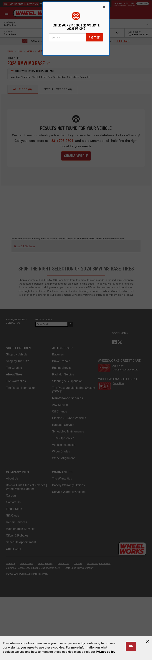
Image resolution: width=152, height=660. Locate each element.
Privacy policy (105, 652)
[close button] (147, 642)
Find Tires (94, 37)
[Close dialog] (104, 7)
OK (131, 646)
